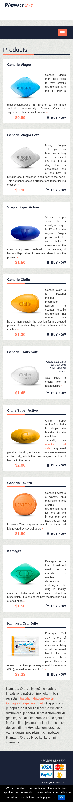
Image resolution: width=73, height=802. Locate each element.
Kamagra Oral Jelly (22, 623)
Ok (61, 797)
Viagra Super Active (23, 207)
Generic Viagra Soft (23, 135)
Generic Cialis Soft (22, 352)
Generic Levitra (19, 483)
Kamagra (14, 551)
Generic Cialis (18, 280)
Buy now (57, 117)
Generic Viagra (19, 65)
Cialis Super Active (22, 410)
